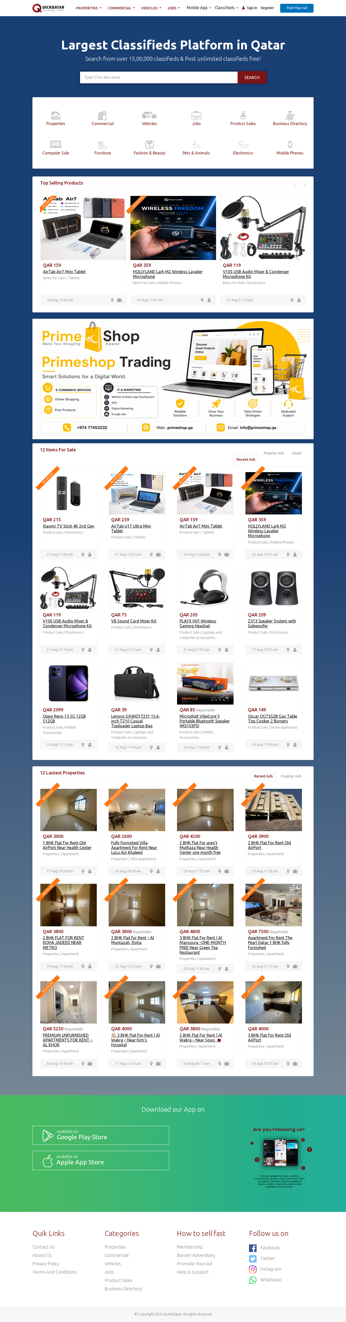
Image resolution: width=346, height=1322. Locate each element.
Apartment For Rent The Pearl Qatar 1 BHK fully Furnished (270, 942)
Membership (190, 1246)
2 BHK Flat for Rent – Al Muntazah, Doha (132, 940)
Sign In (252, 8)
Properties (87, 8)
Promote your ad (194, 1263)
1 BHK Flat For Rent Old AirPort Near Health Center (67, 845)
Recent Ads (246, 459)
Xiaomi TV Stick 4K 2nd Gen (68, 526)
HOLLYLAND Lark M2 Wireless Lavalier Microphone (267, 531)
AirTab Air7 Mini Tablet (64, 271)
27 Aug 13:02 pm (128, 554)
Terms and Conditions (54, 1271)
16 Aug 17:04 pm (128, 747)
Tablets (74, 278)
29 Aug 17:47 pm (265, 1063)
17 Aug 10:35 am (265, 650)
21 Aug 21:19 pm (239, 300)
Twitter (267, 1258)
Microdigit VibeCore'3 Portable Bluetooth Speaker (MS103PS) (205, 721)
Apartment (70, 854)
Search (252, 77)
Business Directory (123, 1288)
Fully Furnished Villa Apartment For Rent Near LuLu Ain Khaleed (134, 847)
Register (267, 8)
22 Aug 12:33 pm (128, 966)
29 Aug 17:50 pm (265, 871)
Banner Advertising (196, 1255)
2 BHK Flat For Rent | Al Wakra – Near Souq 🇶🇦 (201, 1037)
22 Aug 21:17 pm (265, 966)
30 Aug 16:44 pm (60, 1063)
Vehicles (149, 8)
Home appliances (284, 727)
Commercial (120, 8)
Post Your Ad (297, 8)
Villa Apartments (143, 859)
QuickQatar (172, 1314)
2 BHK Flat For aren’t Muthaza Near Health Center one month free (200, 847)
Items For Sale (54, 278)
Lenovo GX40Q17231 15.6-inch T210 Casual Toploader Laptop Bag (135, 721)
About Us (42, 1255)
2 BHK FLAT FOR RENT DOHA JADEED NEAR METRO (63, 942)
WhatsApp (271, 1279)
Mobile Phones (169, 283)
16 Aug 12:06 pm (60, 300)
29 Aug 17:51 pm (196, 871)
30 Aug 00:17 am (196, 1063)
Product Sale (53, 532)
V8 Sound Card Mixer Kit (133, 621)
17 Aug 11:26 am (128, 1063)
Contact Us (43, 1246)
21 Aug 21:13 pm (128, 650)
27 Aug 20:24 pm (60, 871)
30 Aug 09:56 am (128, 871)
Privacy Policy (45, 1263)
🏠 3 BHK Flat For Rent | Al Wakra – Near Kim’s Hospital (135, 1040)
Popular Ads (274, 453)
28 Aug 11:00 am (196, 969)
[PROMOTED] (68, 493)
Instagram (270, 1268)
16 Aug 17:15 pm (60, 745)
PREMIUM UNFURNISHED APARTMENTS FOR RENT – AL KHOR (67, 1040)
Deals (296, 453)
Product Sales (118, 1280)
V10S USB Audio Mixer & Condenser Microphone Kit (67, 623)
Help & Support (192, 1271)
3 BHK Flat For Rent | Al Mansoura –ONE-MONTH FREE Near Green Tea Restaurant (203, 945)
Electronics (256, 283)
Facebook (270, 1247)
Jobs (172, 8)
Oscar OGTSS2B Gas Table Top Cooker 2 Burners (272, 718)
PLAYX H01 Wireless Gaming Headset (198, 623)
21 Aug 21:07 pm (196, 650)
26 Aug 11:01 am (150, 300)
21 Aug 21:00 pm (60, 554)
